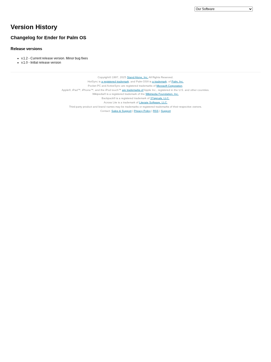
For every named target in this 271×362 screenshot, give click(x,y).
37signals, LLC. (159, 98)
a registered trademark (115, 81)
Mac (119, 9)
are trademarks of (132, 90)
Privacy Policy (142, 110)
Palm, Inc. (177, 81)
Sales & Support (121, 110)
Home (47, 9)
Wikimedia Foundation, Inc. (162, 93)
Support (173, 9)
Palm (146, 9)
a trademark (159, 81)
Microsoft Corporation (169, 85)
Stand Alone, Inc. (137, 77)
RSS (156, 110)
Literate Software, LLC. (153, 102)
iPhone (92, 9)
